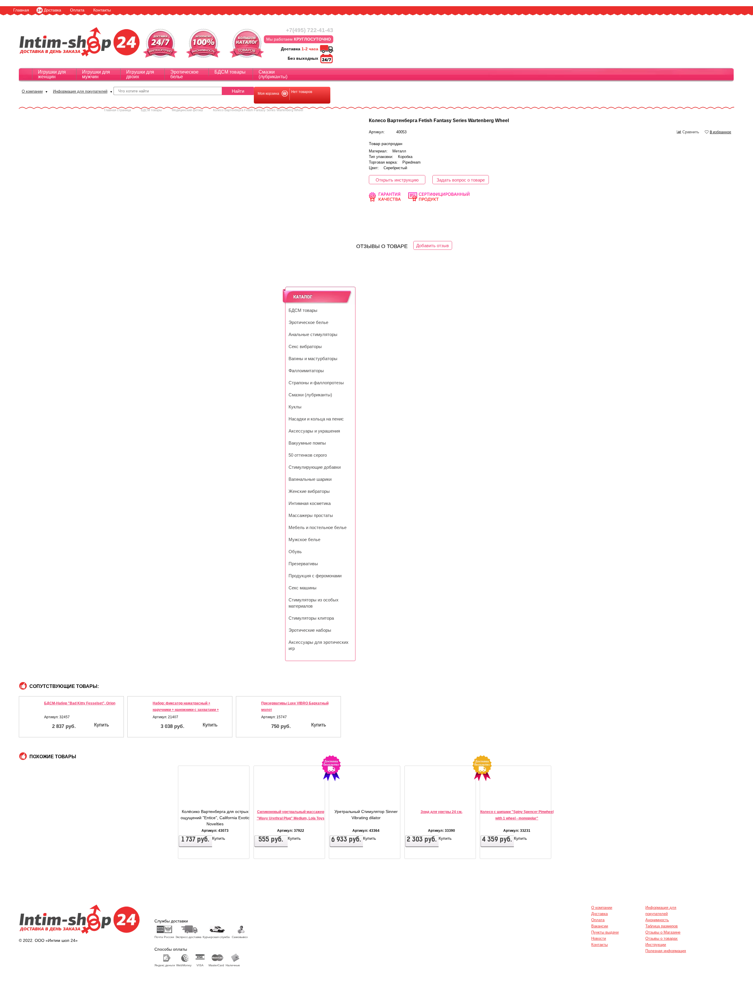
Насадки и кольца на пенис (316, 419)
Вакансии (599, 926)
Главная (21, 10)
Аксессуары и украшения (314, 431)
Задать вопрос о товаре (461, 179)
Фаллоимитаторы (306, 370)
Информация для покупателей (80, 91)
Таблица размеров (661, 926)
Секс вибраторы (305, 346)
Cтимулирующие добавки (315, 467)
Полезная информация (665, 951)
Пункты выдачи (605, 932)
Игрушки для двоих (140, 74)
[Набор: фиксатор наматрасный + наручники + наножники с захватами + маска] (141, 714)
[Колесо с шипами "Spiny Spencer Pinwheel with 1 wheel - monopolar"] (497, 798)
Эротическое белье (184, 74)
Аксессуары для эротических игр (319, 645)
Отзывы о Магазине (662, 932)
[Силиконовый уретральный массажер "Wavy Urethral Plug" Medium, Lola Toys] (271, 798)
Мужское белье (304, 539)
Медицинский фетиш (187, 110)
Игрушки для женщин (52, 74)
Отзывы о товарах (661, 938)
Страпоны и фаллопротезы (316, 382)
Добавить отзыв (432, 245)
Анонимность (657, 920)
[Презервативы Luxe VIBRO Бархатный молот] (250, 714)
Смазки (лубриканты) (273, 74)
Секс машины (302, 588)
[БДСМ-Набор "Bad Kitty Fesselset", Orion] (33, 714)
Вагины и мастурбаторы (313, 358)
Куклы (295, 407)
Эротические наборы (310, 630)
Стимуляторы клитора (311, 618)
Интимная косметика (310, 503)
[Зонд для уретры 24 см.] (422, 798)
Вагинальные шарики (310, 479)
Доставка (52, 10)
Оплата (77, 10)
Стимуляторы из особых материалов (314, 603)
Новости (598, 938)
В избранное (720, 132)
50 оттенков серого (308, 455)
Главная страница (117, 110)
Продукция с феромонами (315, 575)
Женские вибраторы (309, 491)
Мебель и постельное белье (317, 527)
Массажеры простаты (311, 515)
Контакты (102, 10)
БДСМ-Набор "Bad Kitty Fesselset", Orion (79, 703)
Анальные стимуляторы (313, 334)
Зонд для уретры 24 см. (441, 812)
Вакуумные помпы (307, 443)
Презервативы (303, 563)
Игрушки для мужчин (96, 74)
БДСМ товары (230, 71)
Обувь (295, 551)
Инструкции (655, 944)
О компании (32, 91)
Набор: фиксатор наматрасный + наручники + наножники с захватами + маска (186, 709)
